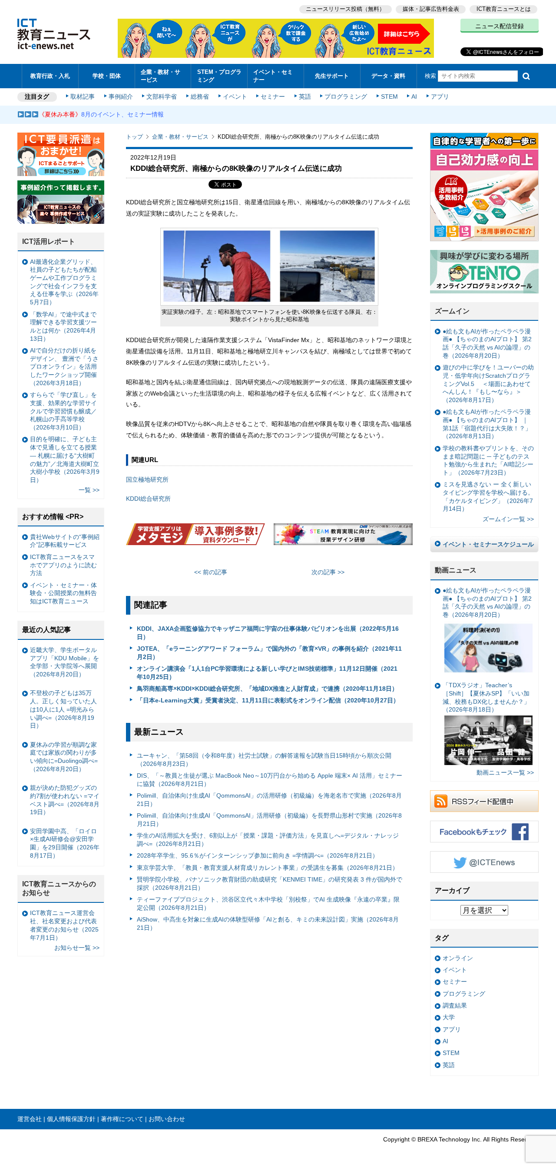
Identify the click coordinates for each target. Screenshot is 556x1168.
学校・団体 (107, 76)
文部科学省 (161, 96)
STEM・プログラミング (219, 76)
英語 (305, 96)
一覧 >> (89, 489)
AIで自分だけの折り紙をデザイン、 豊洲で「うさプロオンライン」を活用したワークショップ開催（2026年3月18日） (64, 366)
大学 (449, 1017)
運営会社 (29, 1118)
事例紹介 (121, 96)
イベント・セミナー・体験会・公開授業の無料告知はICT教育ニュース (63, 593)
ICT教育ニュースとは (504, 9)
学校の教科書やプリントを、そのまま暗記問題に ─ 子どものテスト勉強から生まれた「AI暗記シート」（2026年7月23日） (488, 460)
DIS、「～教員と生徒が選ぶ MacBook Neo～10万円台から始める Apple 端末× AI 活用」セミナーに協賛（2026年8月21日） (269, 779)
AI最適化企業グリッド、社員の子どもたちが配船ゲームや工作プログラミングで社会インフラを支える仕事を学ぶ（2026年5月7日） (64, 282)
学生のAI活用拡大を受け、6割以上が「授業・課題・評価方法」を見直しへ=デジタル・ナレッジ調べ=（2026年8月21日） (268, 839)
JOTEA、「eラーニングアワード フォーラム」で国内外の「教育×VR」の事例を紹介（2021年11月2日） (269, 652)
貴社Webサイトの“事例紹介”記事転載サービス (64, 541)
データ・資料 (388, 76)
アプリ (440, 96)
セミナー (273, 96)
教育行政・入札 (50, 76)
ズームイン (452, 311)
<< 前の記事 (210, 572)
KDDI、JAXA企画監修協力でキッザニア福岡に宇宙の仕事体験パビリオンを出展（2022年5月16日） (268, 632)
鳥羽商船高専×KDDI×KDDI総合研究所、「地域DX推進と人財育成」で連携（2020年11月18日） (267, 688)
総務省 (200, 96)
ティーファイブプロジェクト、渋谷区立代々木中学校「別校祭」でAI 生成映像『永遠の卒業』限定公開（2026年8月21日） (268, 903)
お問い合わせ (167, 1118)
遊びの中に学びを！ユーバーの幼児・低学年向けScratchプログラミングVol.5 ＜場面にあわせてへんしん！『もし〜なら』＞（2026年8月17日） (488, 383)
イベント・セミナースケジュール (488, 544)
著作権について (122, 1118)
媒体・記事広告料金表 (431, 9)
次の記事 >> (327, 572)
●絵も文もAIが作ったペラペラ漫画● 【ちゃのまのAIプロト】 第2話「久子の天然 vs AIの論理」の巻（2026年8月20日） (487, 343)
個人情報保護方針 (71, 1118)
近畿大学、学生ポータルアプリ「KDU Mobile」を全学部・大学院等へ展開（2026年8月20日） (64, 662)
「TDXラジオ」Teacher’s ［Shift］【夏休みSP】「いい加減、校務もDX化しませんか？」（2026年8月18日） (486, 697)
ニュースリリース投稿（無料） (345, 9)
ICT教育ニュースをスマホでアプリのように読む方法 (63, 564)
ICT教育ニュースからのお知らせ (59, 888)
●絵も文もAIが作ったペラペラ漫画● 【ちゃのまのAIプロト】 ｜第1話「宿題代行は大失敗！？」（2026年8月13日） (487, 423)
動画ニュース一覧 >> (505, 772)
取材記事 (82, 96)
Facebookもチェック (484, 831)
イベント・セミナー (273, 76)
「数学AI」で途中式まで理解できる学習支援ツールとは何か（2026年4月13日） (63, 326)
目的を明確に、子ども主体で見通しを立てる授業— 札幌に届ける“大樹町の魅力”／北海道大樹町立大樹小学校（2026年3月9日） (64, 459)
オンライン (458, 958)
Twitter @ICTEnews (484, 862)
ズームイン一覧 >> (508, 519)
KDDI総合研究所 (148, 498)
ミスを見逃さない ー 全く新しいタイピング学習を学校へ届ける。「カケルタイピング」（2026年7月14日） (488, 496)
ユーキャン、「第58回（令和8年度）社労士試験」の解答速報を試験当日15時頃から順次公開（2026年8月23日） (264, 759)
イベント (235, 96)
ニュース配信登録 (499, 26)
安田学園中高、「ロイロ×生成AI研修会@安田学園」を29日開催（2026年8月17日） (64, 843)
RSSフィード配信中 (484, 801)
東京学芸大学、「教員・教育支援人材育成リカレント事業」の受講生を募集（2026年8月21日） (267, 867)
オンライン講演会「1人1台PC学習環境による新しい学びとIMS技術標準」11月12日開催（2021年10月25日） (267, 672)
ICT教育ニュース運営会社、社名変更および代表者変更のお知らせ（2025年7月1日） (64, 925)
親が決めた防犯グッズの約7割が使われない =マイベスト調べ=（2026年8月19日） (64, 799)
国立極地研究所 (147, 479)
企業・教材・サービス (160, 76)
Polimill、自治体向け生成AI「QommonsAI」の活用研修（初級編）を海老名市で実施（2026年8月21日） (269, 799)
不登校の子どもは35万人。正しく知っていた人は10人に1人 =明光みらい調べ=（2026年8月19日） (63, 709)
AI (414, 96)
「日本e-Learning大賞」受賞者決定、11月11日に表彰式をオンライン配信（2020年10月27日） (268, 700)
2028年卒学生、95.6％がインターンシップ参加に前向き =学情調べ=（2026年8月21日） (257, 855)
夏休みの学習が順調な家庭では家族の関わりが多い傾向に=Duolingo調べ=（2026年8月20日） (64, 756)
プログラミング (345, 96)
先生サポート (332, 76)
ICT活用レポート (48, 241)
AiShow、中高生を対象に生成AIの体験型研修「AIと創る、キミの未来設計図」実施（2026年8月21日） (268, 923)
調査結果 (455, 1005)
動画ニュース (456, 570)
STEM (389, 96)
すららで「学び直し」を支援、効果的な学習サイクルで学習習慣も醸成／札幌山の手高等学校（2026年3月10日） (63, 411)
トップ (134, 136)
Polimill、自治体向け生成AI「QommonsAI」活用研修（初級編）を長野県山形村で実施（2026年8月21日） (269, 819)
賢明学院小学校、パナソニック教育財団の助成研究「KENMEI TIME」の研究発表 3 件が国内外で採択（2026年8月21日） (269, 883)
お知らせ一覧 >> (76, 947)
